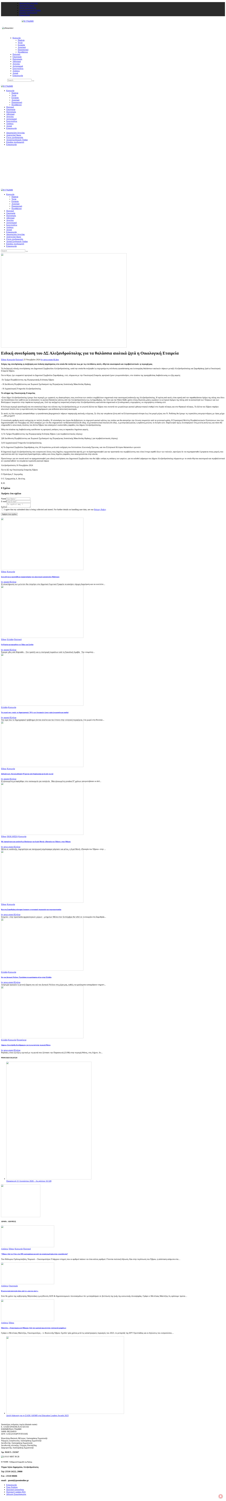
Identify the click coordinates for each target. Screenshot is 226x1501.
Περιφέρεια (21, 1040)
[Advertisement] (113, 169)
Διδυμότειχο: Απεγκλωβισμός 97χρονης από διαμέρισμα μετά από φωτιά (27, 774)
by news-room (47, 359)
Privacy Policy (100, 509)
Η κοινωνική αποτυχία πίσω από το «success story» (19, 1291)
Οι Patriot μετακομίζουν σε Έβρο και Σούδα (17, 645)
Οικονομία (13, 1286)
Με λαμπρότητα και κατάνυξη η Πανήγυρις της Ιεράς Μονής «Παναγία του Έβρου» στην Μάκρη (35, 842)
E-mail (4, 501)
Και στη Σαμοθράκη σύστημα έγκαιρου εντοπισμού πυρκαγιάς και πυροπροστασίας (31, 909)
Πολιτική (19, 359)
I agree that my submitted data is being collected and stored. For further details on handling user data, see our (55, 509)
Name (3, 499)
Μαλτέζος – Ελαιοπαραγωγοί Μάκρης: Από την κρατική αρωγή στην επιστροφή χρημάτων (33, 1328)
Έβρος (3, 359)
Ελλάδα (10, 639)
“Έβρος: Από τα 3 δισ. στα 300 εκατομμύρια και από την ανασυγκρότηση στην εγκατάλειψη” (34, 1254)
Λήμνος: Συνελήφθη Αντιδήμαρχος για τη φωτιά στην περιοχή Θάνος (25, 1045)
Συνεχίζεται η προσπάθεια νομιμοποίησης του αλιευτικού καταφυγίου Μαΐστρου (30, 577)
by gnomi (5, 582)
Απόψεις (4, 1249)
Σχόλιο (4, 507)
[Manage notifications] (221, 1496)
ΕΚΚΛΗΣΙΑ (12, 836)
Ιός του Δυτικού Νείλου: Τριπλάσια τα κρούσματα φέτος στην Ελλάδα (26, 977)
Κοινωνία (11, 359)
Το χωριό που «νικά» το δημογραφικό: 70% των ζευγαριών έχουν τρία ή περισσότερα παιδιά (34, 712)
